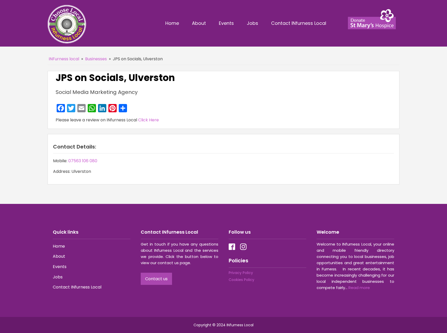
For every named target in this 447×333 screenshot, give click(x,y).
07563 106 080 (82, 161)
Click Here (148, 120)
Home (172, 23)
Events (226, 23)
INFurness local (64, 59)
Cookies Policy (241, 279)
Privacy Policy (241, 272)
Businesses (96, 59)
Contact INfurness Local (299, 23)
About (199, 23)
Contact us (156, 279)
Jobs (252, 23)
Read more (359, 287)
